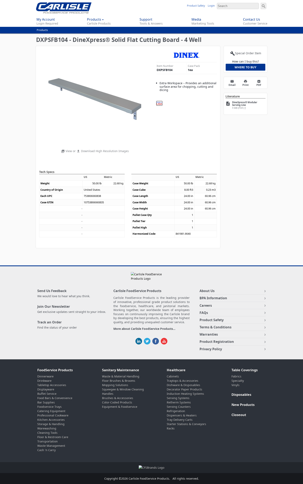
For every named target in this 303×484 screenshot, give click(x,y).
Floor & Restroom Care (52, 437)
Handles (107, 394)
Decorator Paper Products (184, 389)
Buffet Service (46, 394)
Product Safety (196, 5)
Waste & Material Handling (120, 376)
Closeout (238, 415)
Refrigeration (176, 411)
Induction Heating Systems (185, 394)
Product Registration (217, 341)
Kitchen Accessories (51, 420)
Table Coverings (244, 370)
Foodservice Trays (49, 407)
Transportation (47, 441)
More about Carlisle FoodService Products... (144, 329)
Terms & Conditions (215, 327)
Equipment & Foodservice (119, 407)
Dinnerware (45, 376)
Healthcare (176, 370)
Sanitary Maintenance (120, 370)
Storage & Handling (51, 424)
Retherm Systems (179, 402)
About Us (207, 291)
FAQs (204, 312)
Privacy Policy (211, 349)
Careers (206, 305)
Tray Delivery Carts (180, 420)
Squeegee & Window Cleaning (123, 389)
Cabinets (173, 376)
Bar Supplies (46, 402)
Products (42, 30)
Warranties (209, 334)
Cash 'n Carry (46, 450)
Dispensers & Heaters (182, 415)
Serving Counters (179, 407)
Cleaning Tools (47, 433)
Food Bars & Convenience (54, 398)
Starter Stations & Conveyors (186, 424)
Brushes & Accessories (117, 398)
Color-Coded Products (117, 402)
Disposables (241, 394)
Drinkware (44, 381)
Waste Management (51, 446)
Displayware (45, 389)
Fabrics (236, 376)
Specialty (237, 381)
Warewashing (46, 428)
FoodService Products (55, 370)
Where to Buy (245, 67)
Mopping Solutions (115, 385)
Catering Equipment (51, 411)
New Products (243, 404)
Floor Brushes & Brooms (118, 381)
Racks (171, 428)
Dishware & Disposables (183, 385)
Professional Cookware (52, 415)
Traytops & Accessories (182, 381)
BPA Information (213, 298)
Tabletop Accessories (51, 385)
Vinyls (235, 385)
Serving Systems (178, 398)
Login (211, 5)
